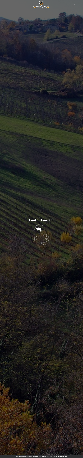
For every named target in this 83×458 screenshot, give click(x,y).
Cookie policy (64, 456)
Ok (59, 456)
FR (74, 4)
